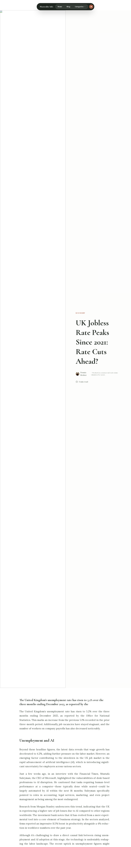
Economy (80, 313)
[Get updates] (91, 7)
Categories (79, 7)
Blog (68, 7)
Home (60, 7)
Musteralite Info (46, 6)
